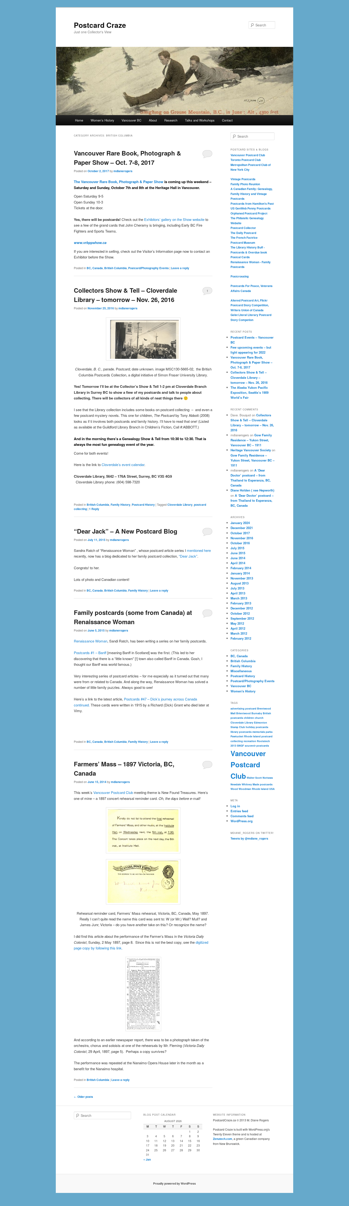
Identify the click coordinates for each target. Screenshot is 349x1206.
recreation (250, 741)
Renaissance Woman (90, 640)
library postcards (241, 732)
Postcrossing (240, 276)
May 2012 (237, 623)
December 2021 (242, 527)
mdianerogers (122, 171)
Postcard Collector (243, 228)
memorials (258, 732)
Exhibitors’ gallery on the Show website (174, 219)
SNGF (240, 745)
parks (269, 732)
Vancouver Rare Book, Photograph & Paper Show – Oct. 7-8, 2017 (251, 362)
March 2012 (239, 633)
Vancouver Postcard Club (113, 792)
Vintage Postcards (243, 179)
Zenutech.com (222, 1139)
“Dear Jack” (188, 556)
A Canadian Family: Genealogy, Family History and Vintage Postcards (252, 194)
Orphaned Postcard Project (249, 213)
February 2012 (241, 638)
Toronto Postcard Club (246, 160)
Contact (227, 120)
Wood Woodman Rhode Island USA (253, 789)
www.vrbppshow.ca (90, 242)
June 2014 (238, 558)
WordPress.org (242, 821)
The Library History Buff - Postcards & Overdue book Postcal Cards (249, 252)
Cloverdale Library (180, 504)
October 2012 (240, 613)
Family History (120, 504)
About (153, 120)
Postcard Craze (100, 25)
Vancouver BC (131, 120)
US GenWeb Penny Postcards (251, 208)
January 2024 (240, 522)
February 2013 (241, 603)
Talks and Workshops (200, 120)
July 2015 (237, 548)
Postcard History (143, 504)
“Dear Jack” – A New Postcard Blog (125, 531)
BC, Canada (95, 268)
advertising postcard (243, 708)
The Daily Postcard (243, 233)
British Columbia (115, 268)
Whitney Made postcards (257, 784)
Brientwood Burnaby (249, 713)
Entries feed (239, 811)
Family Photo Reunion (245, 184)
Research (170, 120)
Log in (235, 806)
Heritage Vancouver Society (251, 450)
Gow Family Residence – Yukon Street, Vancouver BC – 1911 (251, 440)
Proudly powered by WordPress (174, 1183)
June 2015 (238, 553)
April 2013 (238, 593)
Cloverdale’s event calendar (123, 464)
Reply (94, 509)
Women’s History (102, 120)
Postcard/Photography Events (148, 268)
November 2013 (242, 578)
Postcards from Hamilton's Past (252, 203)
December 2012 (242, 608)
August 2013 (240, 583)
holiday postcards (257, 727)
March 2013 (239, 598)
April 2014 (238, 563)
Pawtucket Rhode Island (246, 736)
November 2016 (242, 538)
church (259, 718)
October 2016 (240, 543)
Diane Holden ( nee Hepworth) (252, 490)
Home (79, 120)
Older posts (83, 1096)
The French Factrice (244, 237)
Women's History (243, 691)
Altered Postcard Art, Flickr (249, 300)
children (249, 718)
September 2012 (242, 618)
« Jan (147, 1159)
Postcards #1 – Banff (90, 652)
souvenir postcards (257, 745)
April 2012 (238, 628)
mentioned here (199, 550)
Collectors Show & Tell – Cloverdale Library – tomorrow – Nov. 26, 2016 (249, 377)
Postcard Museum (243, 242)
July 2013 (237, 588)
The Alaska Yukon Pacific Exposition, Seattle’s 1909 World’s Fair (250, 392)
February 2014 (241, 568)
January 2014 (240, 573)
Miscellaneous (241, 671)
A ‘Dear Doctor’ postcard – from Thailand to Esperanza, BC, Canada (252, 500)
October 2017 (240, 533)
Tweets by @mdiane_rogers (249, 838)
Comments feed (242, 816)
